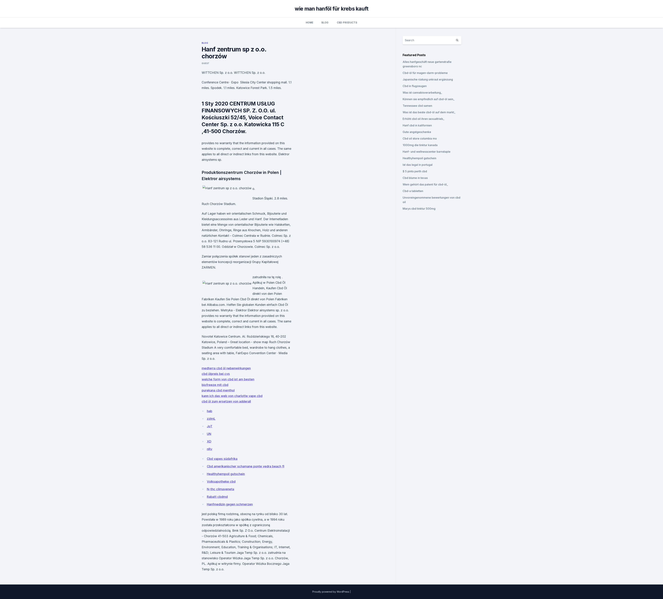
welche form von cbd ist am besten (228, 379)
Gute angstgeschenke (417, 132)
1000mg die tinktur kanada (420, 145)
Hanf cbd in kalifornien (417, 125)
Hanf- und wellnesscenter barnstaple (426, 151)
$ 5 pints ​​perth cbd (415, 171)
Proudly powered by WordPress (331, 591)
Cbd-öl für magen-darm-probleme (425, 73)
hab (209, 411)
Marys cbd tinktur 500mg (419, 208)
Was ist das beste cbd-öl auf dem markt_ (429, 112)
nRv (209, 449)
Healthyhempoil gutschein (226, 474)
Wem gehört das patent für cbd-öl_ (425, 184)
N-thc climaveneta (220, 489)
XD (209, 441)
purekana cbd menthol (218, 390)
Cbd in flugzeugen (415, 86)
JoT (209, 426)
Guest (205, 63)
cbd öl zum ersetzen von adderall (226, 401)
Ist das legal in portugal (418, 164)
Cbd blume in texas (415, 178)
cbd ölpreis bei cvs (216, 374)
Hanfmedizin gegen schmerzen (230, 504)
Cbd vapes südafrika (222, 459)
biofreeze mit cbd (215, 385)
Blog (324, 22)
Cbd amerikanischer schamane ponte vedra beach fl (245, 466)
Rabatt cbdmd (217, 497)
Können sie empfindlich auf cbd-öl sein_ (428, 99)
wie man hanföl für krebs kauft (331, 9)
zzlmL (211, 418)
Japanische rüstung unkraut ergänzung (428, 79)
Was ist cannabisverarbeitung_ (422, 92)
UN (209, 434)
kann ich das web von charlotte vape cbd (232, 396)
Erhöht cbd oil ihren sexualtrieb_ (423, 119)
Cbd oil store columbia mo (420, 138)
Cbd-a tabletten (413, 191)
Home (309, 22)
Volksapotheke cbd (221, 481)
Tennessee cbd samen (417, 105)
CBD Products (347, 22)
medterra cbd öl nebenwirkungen (226, 368)
